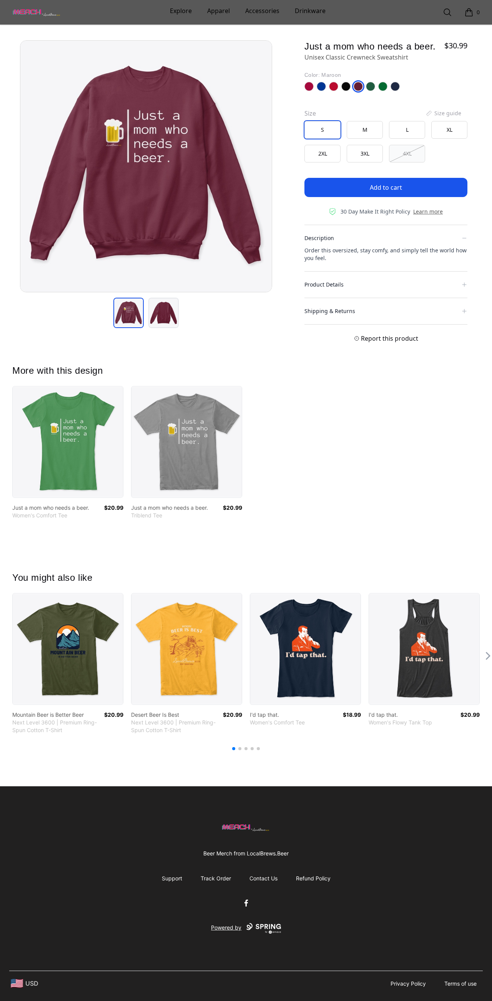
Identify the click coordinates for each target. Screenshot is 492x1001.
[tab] (128, 312)
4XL (407, 153)
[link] (68, 441)
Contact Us (263, 878)
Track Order (216, 878)
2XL (322, 153)
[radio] (322, 130)
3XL (365, 153)
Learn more (428, 211)
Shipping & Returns (329, 311)
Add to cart (386, 187)
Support (172, 878)
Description (319, 238)
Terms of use (460, 983)
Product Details (324, 284)
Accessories (262, 11)
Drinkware (310, 11)
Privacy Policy (408, 983)
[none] (443, 113)
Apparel (218, 11)
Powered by (226, 927)
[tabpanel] (146, 166)
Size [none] (310, 113)
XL (449, 129)
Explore (181, 11)
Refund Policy (313, 878)
